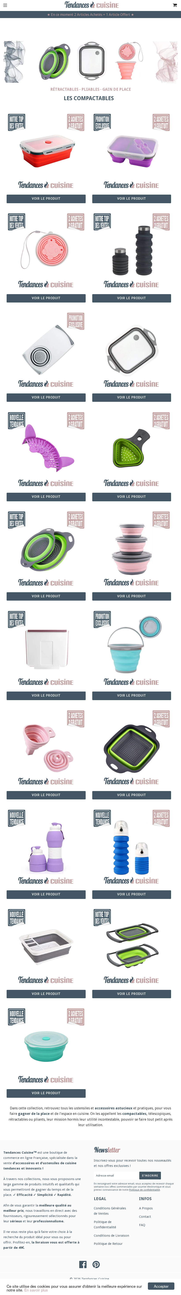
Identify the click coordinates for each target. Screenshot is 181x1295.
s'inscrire (150, 1175)
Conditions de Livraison (111, 1236)
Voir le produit (46, 199)
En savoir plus (36, 1290)
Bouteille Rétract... (131, 246)
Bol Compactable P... (131, 544)
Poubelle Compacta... (46, 643)
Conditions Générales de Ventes (110, 1211)
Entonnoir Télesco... (46, 743)
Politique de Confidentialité (105, 1224)
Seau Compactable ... (131, 643)
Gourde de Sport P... (131, 842)
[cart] (169, 5)
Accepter (161, 1286)
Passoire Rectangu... (131, 743)
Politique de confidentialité (144, 1189)
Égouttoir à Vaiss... (46, 941)
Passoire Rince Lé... (132, 941)
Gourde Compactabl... (46, 842)
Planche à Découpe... (46, 345)
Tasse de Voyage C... (46, 246)
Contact (145, 1217)
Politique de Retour (108, 1244)
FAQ (142, 1225)
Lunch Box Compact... (46, 146)
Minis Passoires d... (131, 445)
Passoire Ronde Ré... (46, 544)
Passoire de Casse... (46, 445)
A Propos (146, 1208)
